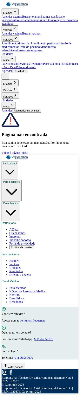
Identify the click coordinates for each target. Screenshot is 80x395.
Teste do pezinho (29, 46)
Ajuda (6, 60)
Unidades (7, 53)
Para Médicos (17, 288)
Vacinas (7, 29)
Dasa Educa (16, 298)
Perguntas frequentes (30, 63)
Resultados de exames (27, 110)
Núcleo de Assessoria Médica (27, 291)
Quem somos (17, 233)
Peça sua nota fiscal (55, 63)
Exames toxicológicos (51, 20)
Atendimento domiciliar (16, 43)
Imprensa (15, 236)
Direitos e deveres (20, 274)
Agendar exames (12, 16)
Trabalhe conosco (20, 240)
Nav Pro (14, 294)
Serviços (8, 39)
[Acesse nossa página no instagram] (5, 374)
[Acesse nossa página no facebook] (11, 374)
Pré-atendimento (26, 67)
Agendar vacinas (12, 33)
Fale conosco (10, 63)
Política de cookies (21, 247)
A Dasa (13, 229)
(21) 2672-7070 (43, 339)
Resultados (20, 71)
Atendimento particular (44, 43)
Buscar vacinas (31, 33)
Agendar (7, 71)
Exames (7, 12)
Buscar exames (31, 16)
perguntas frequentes (32, 320)
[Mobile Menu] (5, 76)
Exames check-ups (26, 20)
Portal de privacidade (22, 243)
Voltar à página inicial (15, 152)
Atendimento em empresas (26, 50)
